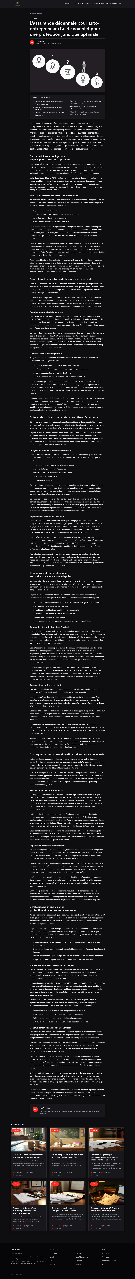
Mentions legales (109, 1261)
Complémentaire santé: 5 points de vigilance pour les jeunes (105, 1209)
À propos (43, 1114)
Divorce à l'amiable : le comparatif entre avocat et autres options (28, 1155)
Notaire (79, 1253)
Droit (80, 4)
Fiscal (121, 4)
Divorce (113, 4)
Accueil (32, 13)
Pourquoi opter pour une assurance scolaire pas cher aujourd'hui (67, 1155)
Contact (105, 1257)
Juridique (67, 4)
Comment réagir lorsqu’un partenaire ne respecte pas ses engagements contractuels (104, 1157)
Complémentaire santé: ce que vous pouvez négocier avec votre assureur (24, 1211)
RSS (104, 1264)
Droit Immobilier (101, 4)
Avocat (88, 4)
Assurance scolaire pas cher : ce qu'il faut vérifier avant (64, 1209)
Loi (75, 4)
